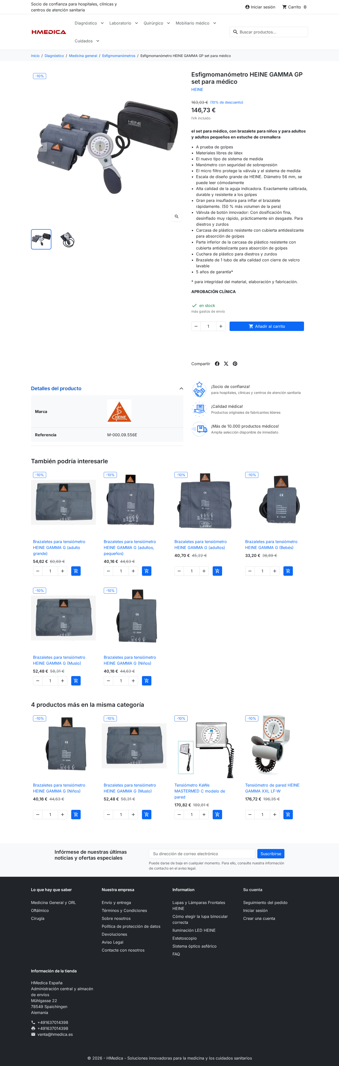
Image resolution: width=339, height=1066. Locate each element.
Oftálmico (40, 910)
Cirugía (37, 918)
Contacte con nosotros (123, 950)
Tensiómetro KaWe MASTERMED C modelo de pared (199, 791)
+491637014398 (52, 1022)
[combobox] (269, 32)
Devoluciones (114, 934)
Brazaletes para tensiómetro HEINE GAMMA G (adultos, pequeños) (130, 547)
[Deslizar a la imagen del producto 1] (41, 239)
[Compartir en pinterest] (235, 364)
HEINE (197, 89)
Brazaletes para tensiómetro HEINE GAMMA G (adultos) (200, 544)
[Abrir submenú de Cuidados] (98, 41)
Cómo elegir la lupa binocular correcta (200, 919)
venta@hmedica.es (55, 1034)
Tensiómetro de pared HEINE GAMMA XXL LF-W (272, 788)
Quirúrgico (153, 23)
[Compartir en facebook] (217, 364)
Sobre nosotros (116, 918)
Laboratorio (120, 23)
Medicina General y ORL (53, 902)
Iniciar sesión (255, 910)
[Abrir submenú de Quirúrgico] (168, 23)
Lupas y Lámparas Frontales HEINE (198, 905)
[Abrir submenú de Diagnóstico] (102, 23)
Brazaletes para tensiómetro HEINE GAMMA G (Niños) (130, 660)
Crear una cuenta (259, 918)
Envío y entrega (116, 902)
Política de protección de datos (131, 926)
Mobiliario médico (192, 23)
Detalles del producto (56, 388)
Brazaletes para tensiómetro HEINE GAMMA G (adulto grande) (59, 547)
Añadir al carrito (267, 326)
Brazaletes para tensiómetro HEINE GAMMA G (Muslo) (59, 660)
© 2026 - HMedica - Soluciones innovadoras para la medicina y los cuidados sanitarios (169, 1058)
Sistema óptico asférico (194, 946)
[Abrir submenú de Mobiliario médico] (214, 23)
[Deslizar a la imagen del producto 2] (67, 239)
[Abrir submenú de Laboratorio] (136, 23)
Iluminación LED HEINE (194, 930)
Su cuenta (252, 889)
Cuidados (84, 40)
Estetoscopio (184, 938)
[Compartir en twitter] (226, 364)
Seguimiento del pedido (265, 902)
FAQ (176, 954)
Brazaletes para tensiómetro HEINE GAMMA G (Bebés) (271, 544)
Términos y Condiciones (124, 910)
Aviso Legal (112, 942)
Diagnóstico (86, 23)
